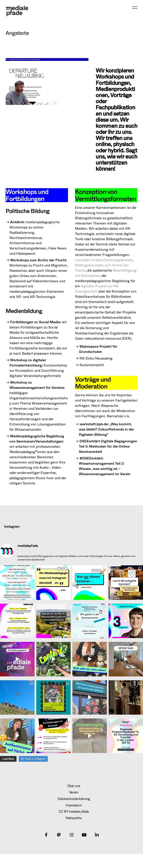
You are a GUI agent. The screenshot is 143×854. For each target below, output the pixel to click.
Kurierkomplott (92, 365)
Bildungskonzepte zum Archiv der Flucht (102, 267)
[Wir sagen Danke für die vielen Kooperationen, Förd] (89, 621)
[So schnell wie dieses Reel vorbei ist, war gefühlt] (17, 659)
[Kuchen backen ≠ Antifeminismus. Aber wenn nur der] (89, 659)
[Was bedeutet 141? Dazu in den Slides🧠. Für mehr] (17, 697)
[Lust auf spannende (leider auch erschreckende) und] (53, 735)
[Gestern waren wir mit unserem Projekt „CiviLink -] (89, 735)
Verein (73, 792)
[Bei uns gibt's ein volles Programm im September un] (17, 582)
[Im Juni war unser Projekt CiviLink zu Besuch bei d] (53, 659)
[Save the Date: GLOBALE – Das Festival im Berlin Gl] (53, 697)
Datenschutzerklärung (74, 798)
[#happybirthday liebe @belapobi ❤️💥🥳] (89, 697)
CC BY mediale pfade (74, 811)
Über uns (73, 785)
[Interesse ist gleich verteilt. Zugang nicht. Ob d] (53, 621)
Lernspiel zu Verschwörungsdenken (103, 260)
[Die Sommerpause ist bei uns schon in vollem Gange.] (89, 582)
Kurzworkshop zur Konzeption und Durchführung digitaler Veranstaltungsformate (38, 367)
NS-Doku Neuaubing (96, 358)
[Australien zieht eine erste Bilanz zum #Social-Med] (53, 582)
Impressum (74, 805)
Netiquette (74, 817)
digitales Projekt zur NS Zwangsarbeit (96, 288)
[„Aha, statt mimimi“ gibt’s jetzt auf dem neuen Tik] (17, 735)
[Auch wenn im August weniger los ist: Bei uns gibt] (17, 621)
